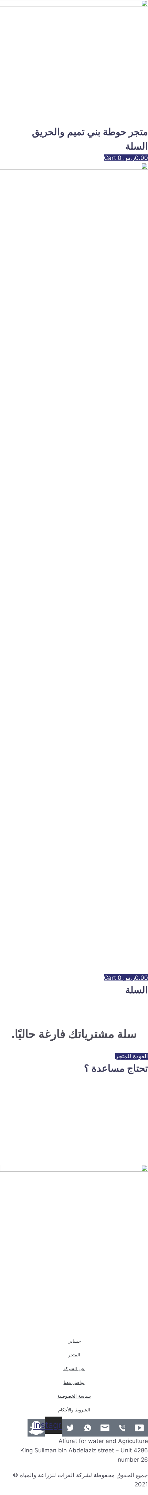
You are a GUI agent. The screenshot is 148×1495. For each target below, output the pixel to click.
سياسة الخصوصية (74, 1396)
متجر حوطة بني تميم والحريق (90, 132)
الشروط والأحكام (74, 1409)
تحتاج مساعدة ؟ (116, 1068)
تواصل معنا (74, 1382)
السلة (136, 146)
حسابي (74, 1341)
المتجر (74, 1354)
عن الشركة (74, 1368)
